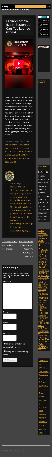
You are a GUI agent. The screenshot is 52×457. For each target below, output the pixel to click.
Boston (8, 151)
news (40, 289)
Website (6, 333)
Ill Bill (47, 270)
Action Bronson (42, 231)
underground (43, 333)
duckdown (42, 252)
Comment (7, 281)
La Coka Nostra (43, 278)
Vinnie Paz (42, 341)
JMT (45, 278)
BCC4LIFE (43, 367)
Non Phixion (42, 291)
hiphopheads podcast (43, 270)
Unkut (41, 425)
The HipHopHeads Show (43, 324)
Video (21, 158)
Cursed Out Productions (44, 375)
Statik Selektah (41, 305)
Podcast (43, 293)
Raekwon (43, 297)
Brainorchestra (18, 151)
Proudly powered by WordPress (14, 450)
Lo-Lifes (45, 284)
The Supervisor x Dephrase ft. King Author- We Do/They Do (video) (26, 248)
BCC (47, 238)
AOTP (41, 234)
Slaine (45, 302)
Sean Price (42, 301)
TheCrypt (42, 307)
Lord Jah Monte (22, 155)
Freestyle (42, 256)
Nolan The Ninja (11, 158)
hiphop (42, 261)
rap (40, 300)
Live (13, 155)
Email (6, 322)
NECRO (45, 288)
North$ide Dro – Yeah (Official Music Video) (9, 245)
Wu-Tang (42, 345)
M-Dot (40, 286)
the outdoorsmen (43, 329)
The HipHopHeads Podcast (43, 314)
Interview (43, 274)
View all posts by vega (20, 230)
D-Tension (43, 382)
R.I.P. (40, 296)
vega (14, 161)
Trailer (41, 332)
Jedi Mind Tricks (43, 276)
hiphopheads (42, 265)
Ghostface (42, 258)
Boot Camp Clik (43, 241)
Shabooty (43, 421)
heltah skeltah (43, 260)
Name (6, 312)
